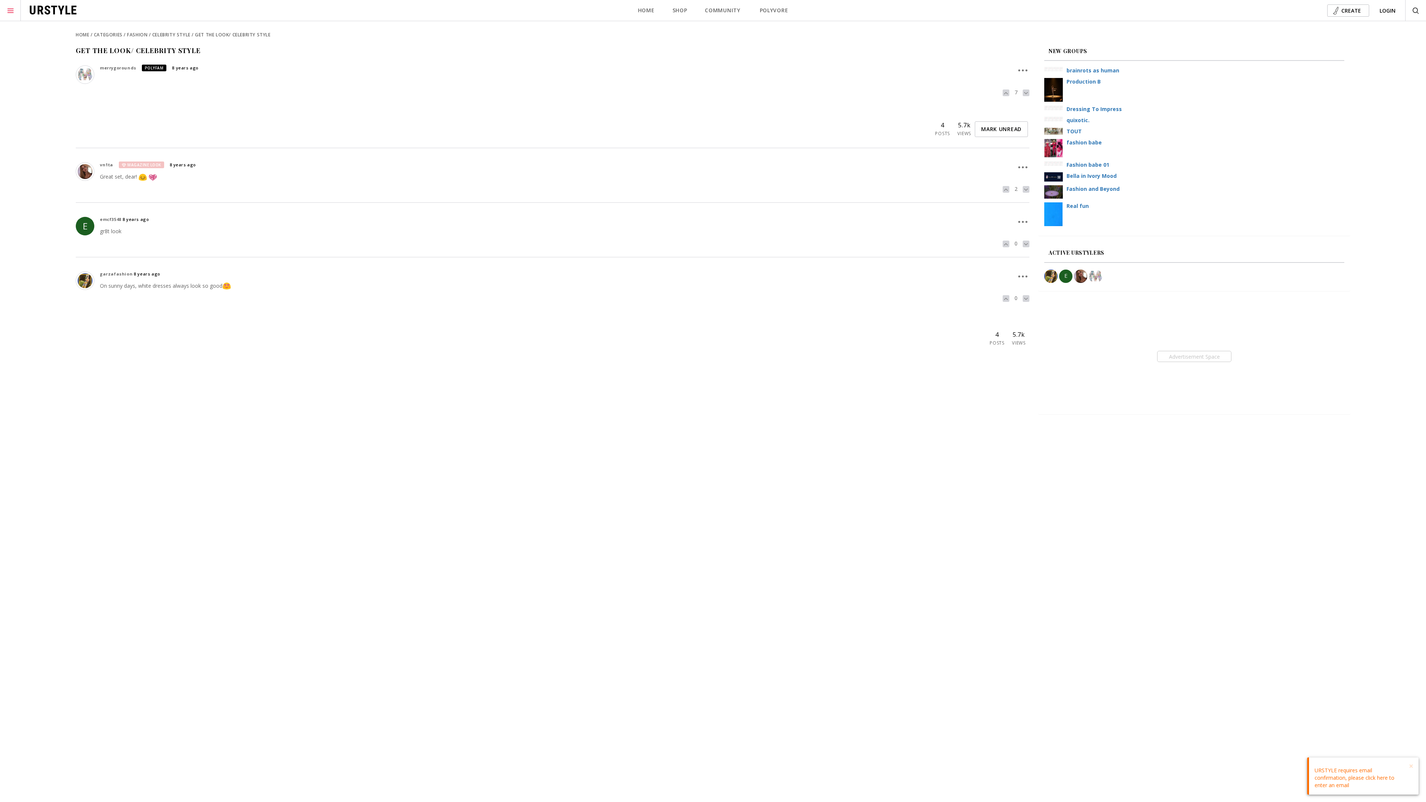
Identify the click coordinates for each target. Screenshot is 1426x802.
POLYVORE (774, 10)
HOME (646, 10)
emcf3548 (110, 219)
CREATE (1351, 10)
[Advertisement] (1194, 356)
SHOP (680, 10)
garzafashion (116, 274)
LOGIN (1388, 10)
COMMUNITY (722, 10)
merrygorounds (118, 68)
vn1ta (106, 164)
